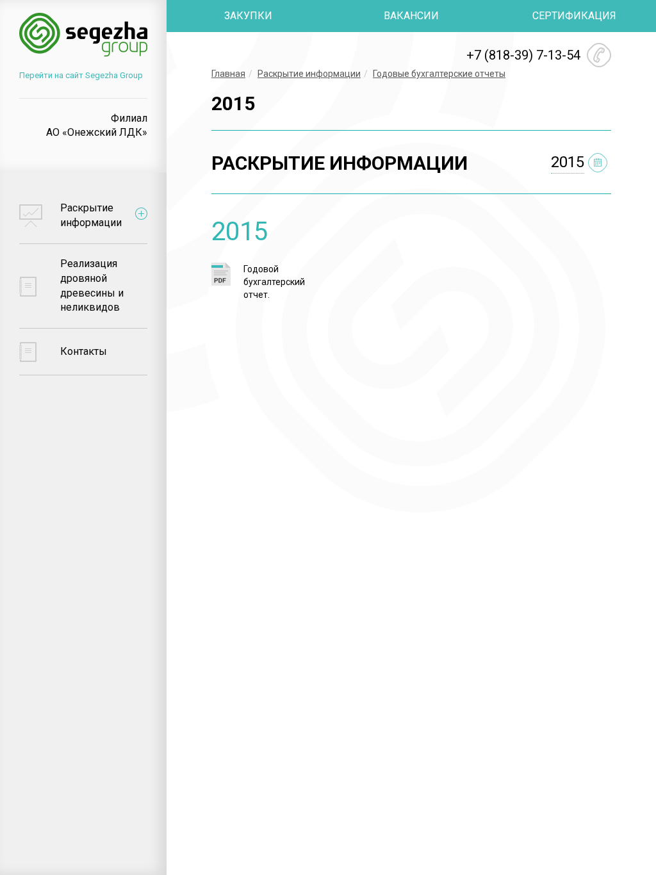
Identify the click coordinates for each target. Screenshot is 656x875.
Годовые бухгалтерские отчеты (439, 74)
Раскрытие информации (309, 74)
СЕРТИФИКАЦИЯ (574, 16)
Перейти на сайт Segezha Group (81, 75)
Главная (228, 74)
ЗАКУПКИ (248, 16)
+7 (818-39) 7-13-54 (523, 55)
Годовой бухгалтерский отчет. (274, 282)
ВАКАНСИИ (411, 16)
